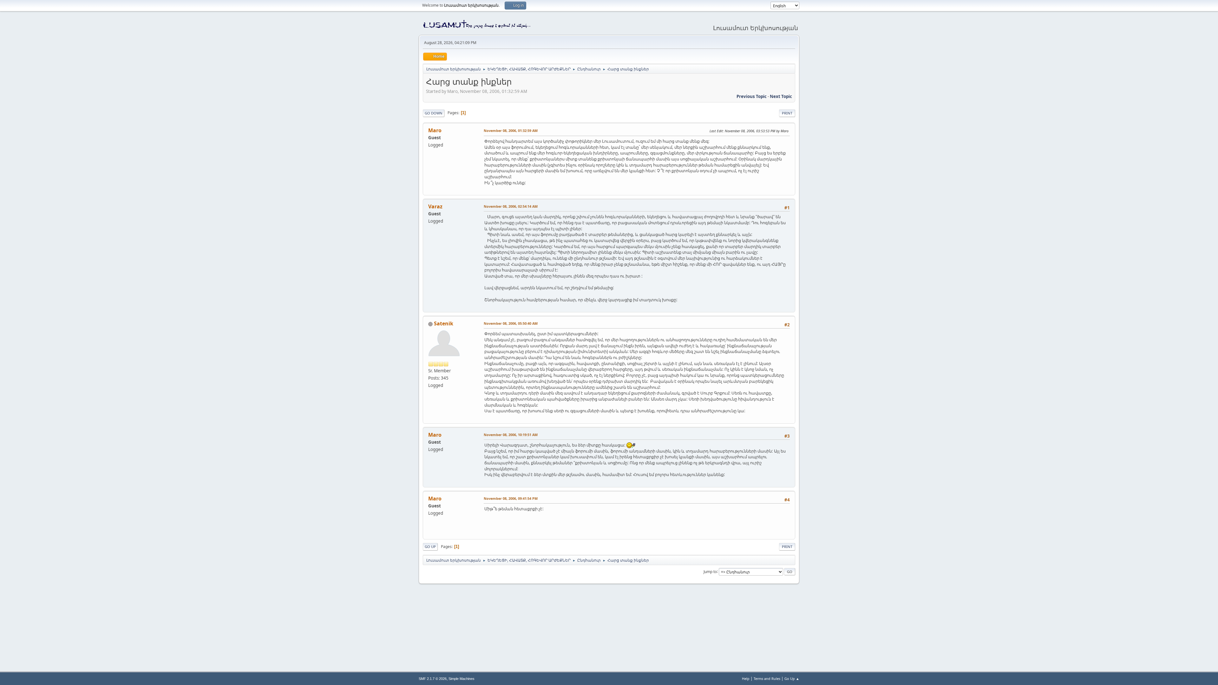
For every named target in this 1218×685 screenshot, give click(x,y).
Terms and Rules (767, 678)
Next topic (781, 96)
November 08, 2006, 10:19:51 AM (511, 434)
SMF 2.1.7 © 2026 (433, 679)
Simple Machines (462, 679)
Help (746, 678)
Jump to (710, 571)
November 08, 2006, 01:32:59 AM (511, 130)
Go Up (430, 546)
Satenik (443, 323)
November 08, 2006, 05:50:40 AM (511, 323)
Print (787, 113)
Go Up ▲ (791, 678)
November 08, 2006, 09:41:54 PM (511, 498)
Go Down (433, 113)
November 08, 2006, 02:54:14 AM (511, 206)
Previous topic (752, 96)
